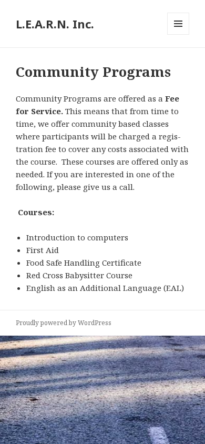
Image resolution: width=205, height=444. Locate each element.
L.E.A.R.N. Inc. (55, 24)
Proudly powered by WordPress (63, 322)
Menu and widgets (178, 34)
